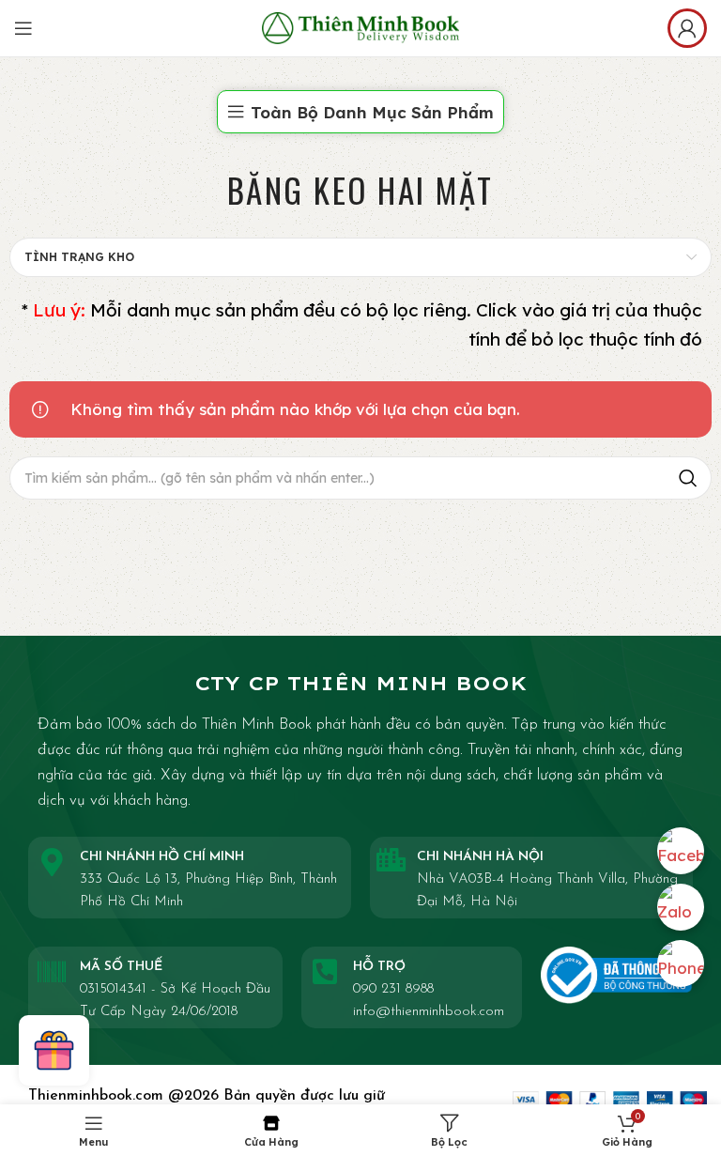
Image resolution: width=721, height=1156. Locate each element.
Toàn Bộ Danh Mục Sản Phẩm (372, 112)
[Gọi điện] (680, 963)
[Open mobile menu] (23, 28)
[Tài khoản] (687, 28)
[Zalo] (680, 907)
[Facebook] (680, 850)
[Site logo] (360, 26)
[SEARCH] (688, 478)
